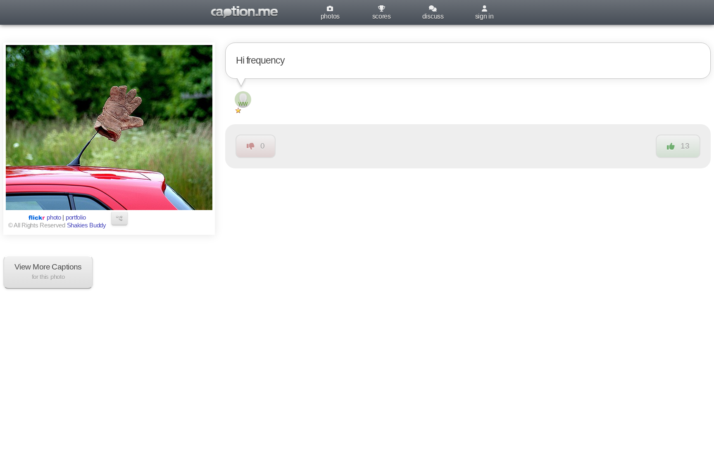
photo (54, 217)
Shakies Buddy (86, 225)
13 (685, 146)
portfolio (76, 217)
